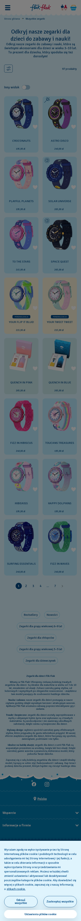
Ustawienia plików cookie (40, 914)
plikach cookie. (16, 889)
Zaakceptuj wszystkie (60, 901)
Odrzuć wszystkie (21, 901)
